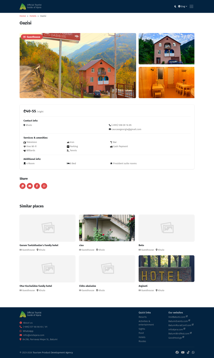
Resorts (143, 317)
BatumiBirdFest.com (179, 333)
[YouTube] (182, 352)
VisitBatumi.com (177, 317)
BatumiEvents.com (178, 321)
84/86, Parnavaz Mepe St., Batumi (39, 339)
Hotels (33, 16)
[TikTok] (188, 352)
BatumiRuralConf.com (180, 325)
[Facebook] (177, 352)
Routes (142, 341)
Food (141, 333)
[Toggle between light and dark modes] (175, 6)
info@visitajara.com (33, 335)
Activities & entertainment (146, 323)
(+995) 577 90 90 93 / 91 (35, 326)
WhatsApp (27, 331)
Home (23, 16)
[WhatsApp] (193, 352)
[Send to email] (30, 186)
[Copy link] (23, 186)
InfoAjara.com (176, 329)
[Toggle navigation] (191, 6)
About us (28, 322)
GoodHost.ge (175, 337)
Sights (142, 328)
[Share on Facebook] (37, 186)
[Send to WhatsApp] (44, 186)
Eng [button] (183, 6)
